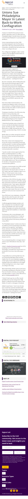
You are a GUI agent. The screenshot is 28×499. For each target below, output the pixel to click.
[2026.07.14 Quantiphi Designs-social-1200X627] (14, 363)
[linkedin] (17, 491)
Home (3, 7)
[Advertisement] (14, 412)
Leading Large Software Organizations (11, 389)
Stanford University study (13, 246)
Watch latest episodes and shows (14, 318)
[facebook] (11, 491)
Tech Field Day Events (10, 322)
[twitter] (14, 491)
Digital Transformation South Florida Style (13, 381)
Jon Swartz (20, 29)
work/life (12, 275)
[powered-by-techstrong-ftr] (9, 489)
